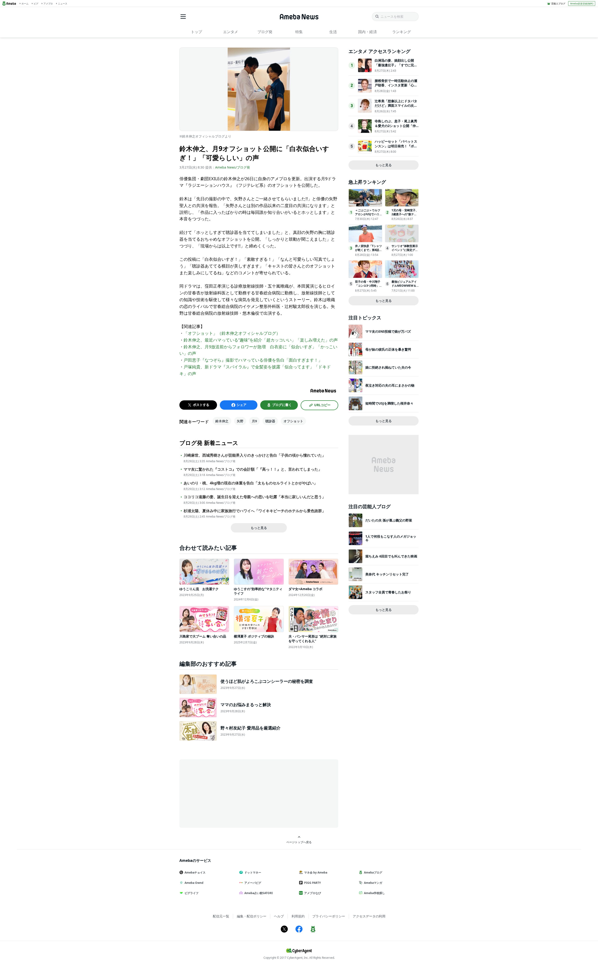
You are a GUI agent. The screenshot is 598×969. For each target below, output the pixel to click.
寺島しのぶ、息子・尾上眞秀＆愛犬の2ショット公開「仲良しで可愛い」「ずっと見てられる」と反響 (396, 128)
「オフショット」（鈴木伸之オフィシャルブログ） (232, 333)
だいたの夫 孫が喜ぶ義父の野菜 (388, 520)
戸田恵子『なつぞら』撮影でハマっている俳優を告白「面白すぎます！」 (253, 360)
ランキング (401, 31)
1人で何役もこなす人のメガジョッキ (390, 538)
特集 (299, 31)
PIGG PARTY (312, 883)
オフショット (293, 421)
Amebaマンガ (373, 883)
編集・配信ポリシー (251, 916)
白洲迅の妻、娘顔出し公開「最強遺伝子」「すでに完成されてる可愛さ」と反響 (396, 65)
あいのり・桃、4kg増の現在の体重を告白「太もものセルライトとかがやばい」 (250, 483)
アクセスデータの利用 (369, 916)
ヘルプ (279, 916)
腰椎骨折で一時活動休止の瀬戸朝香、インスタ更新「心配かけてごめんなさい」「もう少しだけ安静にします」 (396, 87)
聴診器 (270, 421)
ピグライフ (192, 893)
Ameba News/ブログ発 (232, 167)
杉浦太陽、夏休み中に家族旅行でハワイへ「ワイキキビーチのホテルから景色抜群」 (255, 510)
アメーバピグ (252, 883)
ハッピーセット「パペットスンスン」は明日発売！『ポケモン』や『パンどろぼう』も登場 (396, 148)
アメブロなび (312, 893)
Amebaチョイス (195, 872)
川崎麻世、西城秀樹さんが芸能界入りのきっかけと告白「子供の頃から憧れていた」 (255, 455)
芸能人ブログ (558, 3)
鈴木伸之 (221, 421)
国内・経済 (367, 31)
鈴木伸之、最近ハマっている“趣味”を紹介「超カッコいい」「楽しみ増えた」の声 (261, 340)
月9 (254, 421)
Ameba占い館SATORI (258, 893)
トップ (196, 31)
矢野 (240, 421)
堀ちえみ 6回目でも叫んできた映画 (391, 556)
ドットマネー (252, 872)
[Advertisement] (221, 793)
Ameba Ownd (194, 883)
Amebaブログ (373, 872)
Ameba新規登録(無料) (581, 3)
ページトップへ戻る (299, 842)
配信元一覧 (221, 916)
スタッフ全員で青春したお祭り (388, 592)
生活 (333, 31)
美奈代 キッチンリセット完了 (387, 574)
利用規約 (298, 916)
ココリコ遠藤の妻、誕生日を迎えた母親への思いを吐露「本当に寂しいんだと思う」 (255, 496)
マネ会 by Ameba (315, 872)
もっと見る (259, 527)
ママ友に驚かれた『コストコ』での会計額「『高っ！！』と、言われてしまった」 (253, 469)
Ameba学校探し (374, 893)
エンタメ (230, 31)
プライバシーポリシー (328, 916)
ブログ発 (264, 31)
